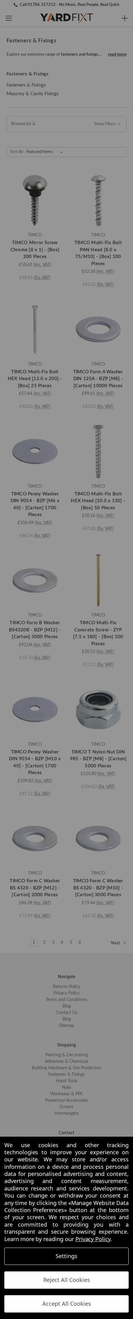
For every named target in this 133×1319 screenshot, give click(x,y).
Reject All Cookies (66, 1279)
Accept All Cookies (66, 1303)
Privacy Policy (92, 1239)
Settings (66, 1256)
